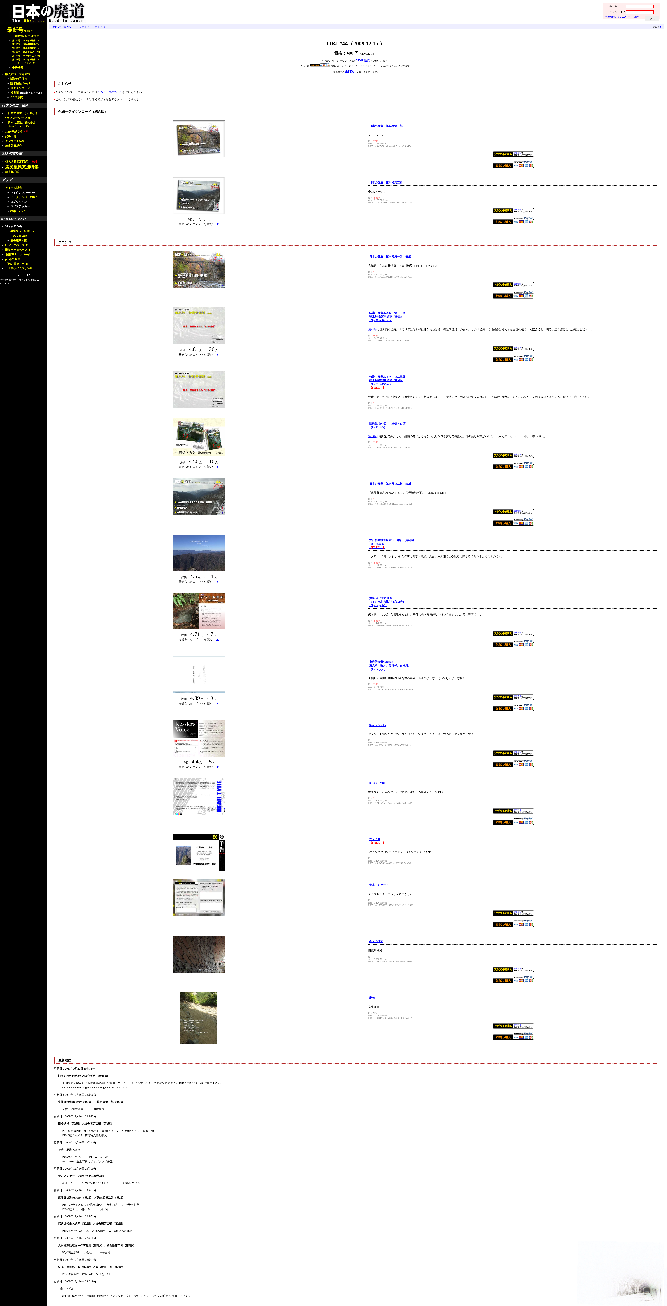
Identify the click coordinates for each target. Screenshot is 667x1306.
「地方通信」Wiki (16, 263)
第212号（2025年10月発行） (26, 56)
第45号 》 (99, 26)
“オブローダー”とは (17, 117)
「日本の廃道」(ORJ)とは (21, 113)
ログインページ (20, 87)
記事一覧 (10, 136)
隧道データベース (16, 249)
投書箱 (14, 92)
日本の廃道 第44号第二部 (386, 182)
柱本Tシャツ (18, 211)
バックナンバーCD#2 (23, 197)
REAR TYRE (377, 783)
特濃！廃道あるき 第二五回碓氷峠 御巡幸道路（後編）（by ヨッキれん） (387, 316)
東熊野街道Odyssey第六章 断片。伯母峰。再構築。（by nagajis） (390, 665)
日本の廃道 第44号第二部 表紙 (390, 483)
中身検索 (17, 67)
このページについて (62, 26)
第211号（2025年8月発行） (26, 59)
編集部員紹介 (13, 145)
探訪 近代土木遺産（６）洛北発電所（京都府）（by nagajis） (387, 602)
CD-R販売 (16, 97)
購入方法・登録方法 (17, 74)
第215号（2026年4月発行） (26, 44)
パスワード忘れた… (631, 16)
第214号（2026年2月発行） (26, 48)
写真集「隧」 (13, 171)
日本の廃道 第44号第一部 (386, 125)
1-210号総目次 (16, 131)
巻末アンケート (379, 884)
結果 (30, 230)
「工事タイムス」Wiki (19, 268)
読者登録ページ (20, 83)
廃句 (372, 997)
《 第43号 (84, 26)
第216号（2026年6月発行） (26, 40)
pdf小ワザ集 (12, 259)
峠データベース (15, 245)
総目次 (350, 71)
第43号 (372, 329)
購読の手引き (18, 78)
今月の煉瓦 (376, 941)
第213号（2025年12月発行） (26, 52)
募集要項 (16, 230)
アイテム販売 (13, 187)
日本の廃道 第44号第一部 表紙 (390, 256)
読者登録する (612, 16)
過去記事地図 (18, 240)
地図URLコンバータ (18, 254)
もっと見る (25, 62)
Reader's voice (377, 725)
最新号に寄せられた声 (27, 35)
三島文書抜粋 (18, 235)
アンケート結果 (15, 140)
